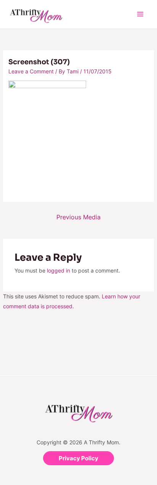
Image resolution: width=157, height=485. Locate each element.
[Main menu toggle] (140, 14)
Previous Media (78, 217)
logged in (58, 270)
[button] (78, 458)
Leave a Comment (31, 71)
